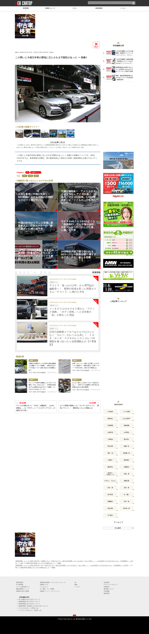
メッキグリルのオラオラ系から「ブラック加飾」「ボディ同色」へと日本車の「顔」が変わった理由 (72, 311)
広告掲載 (106, 591)
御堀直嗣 (126, 425)
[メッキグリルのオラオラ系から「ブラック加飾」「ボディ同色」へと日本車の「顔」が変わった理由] (32, 309)
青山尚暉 (110, 446)
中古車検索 (19, 584)
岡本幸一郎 (126, 508)
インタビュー (44, 587)
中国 (30, 176)
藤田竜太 (110, 467)
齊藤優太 (110, 501)
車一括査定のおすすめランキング (29, 599)
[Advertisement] (118, 118)
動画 (75, 584)
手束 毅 (126, 501)
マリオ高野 (126, 411)
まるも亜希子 (126, 418)
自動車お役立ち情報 (22, 591)
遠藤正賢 (126, 480)
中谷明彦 (110, 411)
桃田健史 (126, 460)
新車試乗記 (19, 582)
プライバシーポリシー (111, 584)
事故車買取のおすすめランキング (29, 604)
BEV (24, 176)
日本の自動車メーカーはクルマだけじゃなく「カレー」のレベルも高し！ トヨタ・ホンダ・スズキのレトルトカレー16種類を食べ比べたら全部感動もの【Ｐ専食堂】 (72, 338)
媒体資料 (106, 593)
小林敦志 (110, 439)
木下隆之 (110, 515)
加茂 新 (126, 487)
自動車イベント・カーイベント (50, 591)
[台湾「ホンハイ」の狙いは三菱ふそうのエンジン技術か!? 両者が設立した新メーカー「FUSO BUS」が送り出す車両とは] (64, 366)
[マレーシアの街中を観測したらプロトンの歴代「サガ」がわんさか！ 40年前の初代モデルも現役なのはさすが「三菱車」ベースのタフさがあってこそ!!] (21, 386)
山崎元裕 (110, 432)
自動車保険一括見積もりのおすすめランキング (33, 606)
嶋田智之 (110, 418)
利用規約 (106, 587)
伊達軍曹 (110, 425)
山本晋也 (126, 432)
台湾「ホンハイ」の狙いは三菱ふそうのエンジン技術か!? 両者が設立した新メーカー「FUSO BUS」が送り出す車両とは (85, 366)
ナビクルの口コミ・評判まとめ (28, 608)
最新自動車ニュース (22, 589)
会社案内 (106, 582)
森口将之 (126, 439)
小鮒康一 (110, 460)
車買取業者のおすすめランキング (29, 601)
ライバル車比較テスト (23, 587)
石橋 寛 (126, 474)
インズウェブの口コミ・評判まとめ (30, 610)
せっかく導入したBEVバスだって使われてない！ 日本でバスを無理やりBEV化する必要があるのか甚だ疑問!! (85, 385)
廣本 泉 (110, 453)
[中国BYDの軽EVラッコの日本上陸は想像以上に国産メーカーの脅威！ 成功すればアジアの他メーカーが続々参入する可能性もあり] (21, 366)
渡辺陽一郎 (126, 453)
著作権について (109, 589)
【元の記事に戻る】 (57, 142)
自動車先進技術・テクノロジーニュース (52, 582)
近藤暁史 (126, 467)
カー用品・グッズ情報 (47, 589)
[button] (17, 93)
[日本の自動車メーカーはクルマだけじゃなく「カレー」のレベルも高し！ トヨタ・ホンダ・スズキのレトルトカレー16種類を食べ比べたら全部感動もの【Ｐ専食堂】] (32, 332)
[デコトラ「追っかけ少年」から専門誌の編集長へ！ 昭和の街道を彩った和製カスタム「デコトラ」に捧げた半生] (32, 286)
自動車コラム (35, 172)
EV (27, 172)
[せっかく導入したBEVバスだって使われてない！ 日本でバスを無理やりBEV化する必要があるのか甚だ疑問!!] (64, 386)
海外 (36, 176)
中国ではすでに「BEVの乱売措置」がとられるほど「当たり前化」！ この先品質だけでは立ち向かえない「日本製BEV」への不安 (86, 565)
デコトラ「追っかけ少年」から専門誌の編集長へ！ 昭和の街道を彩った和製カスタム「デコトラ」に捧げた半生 (72, 288)
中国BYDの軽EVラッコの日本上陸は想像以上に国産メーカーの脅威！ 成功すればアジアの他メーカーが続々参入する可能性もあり (42, 367)
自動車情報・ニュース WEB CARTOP (27, 561)
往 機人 (126, 494)
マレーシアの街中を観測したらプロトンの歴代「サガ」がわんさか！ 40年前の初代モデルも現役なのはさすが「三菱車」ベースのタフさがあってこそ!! (42, 386)
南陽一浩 (126, 446)
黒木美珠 (110, 508)
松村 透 (110, 487)
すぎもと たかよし (110, 480)
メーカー (77, 587)
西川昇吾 (110, 494)
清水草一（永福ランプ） (110, 473)
